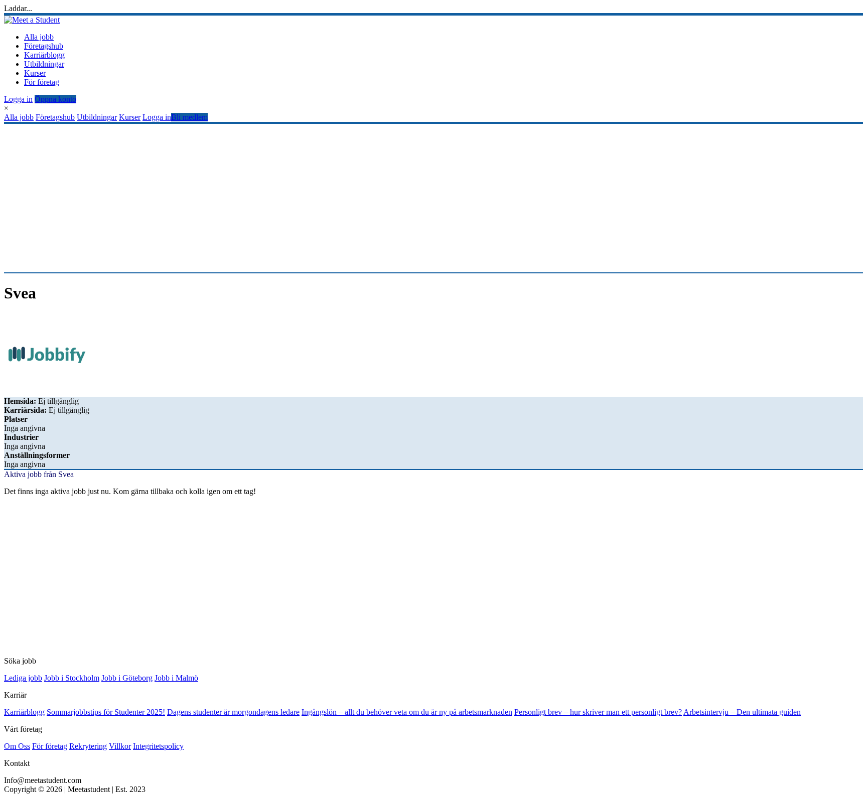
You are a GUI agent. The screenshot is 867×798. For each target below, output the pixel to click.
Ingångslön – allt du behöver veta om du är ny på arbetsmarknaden (407, 712)
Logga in (18, 99)
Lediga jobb (23, 678)
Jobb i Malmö (176, 678)
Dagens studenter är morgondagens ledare (233, 712)
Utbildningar (44, 64)
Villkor (120, 746)
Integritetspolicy (158, 746)
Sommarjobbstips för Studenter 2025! (106, 712)
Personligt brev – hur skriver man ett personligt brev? (598, 712)
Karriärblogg (44, 55)
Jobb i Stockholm (71, 678)
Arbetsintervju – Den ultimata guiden (742, 712)
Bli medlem (189, 117)
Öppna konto (55, 99)
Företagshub (43, 46)
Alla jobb (39, 37)
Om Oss (17, 746)
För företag (41, 82)
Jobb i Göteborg (127, 678)
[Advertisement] (305, 198)
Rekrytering (88, 746)
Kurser (35, 73)
